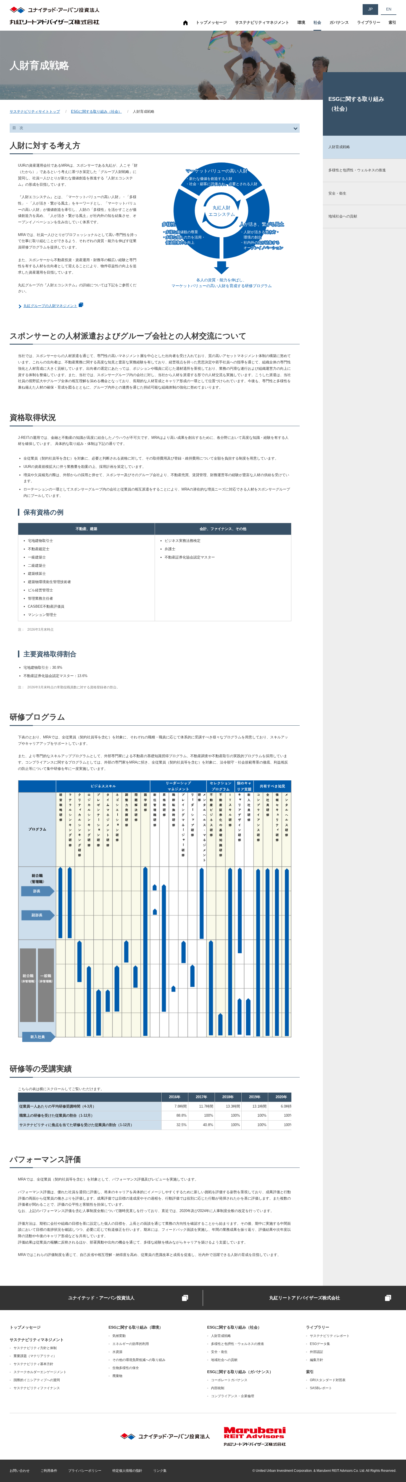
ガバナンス (339, 22)
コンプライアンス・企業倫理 (232, 1396)
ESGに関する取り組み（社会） (96, 111)
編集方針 (316, 1360)
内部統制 (217, 1388)
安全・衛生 (219, 1352)
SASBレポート (321, 1388)
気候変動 (119, 1336)
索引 (392, 22)
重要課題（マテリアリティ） (35, 1356)
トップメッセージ (211, 22)
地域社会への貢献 (224, 1360)
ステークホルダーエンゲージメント (40, 1372)
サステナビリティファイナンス (37, 1388)
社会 (317, 22)
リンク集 (160, 1471)
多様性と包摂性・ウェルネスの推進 (237, 1344)
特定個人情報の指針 (127, 1471)
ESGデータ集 (320, 1344)
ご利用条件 (49, 1471)
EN (388, 9)
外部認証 (316, 1352)
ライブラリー (368, 22)
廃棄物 (117, 1376)
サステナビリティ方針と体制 (35, 1348)
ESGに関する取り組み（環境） (136, 1327)
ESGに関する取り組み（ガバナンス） (240, 1372)
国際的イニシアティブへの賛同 (37, 1380)
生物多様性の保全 (125, 1368)
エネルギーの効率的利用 (130, 1344)
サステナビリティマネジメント (262, 22)
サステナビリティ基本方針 (33, 1364)
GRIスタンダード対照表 (328, 1380)
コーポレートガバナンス (229, 1380)
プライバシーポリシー (84, 1471)
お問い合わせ (20, 1471)
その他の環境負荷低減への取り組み (138, 1360)
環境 (301, 22)
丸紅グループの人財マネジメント (50, 306)
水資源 (117, 1352)
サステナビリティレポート (330, 1336)
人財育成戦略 (221, 1336)
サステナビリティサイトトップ (185, 25)
